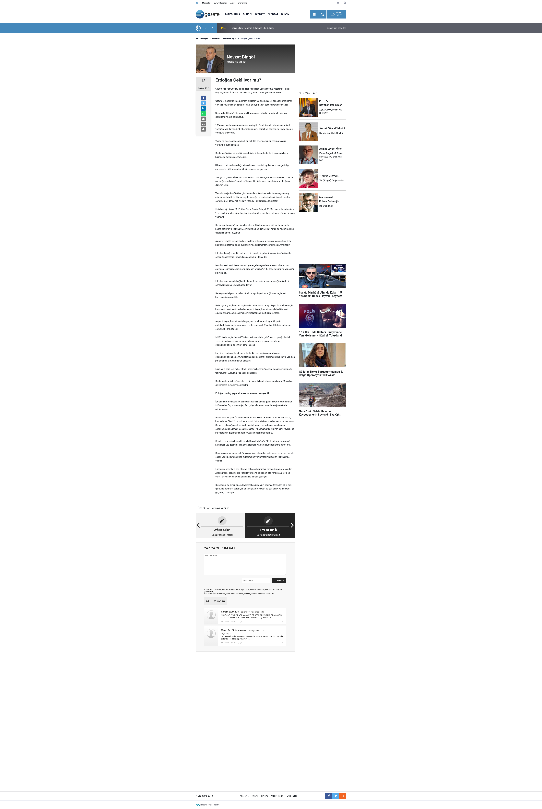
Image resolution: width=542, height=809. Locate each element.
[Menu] (314, 14)
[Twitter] (203, 103)
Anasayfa (244, 796)
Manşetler (206, 3)
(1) (234, 622)
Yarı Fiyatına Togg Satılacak (245, 28)
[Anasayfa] (197, 3)
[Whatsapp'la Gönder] (203, 113)
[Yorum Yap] (203, 129)
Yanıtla (226, 622)
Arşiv (232, 3)
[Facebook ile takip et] (328, 796)
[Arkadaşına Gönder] (203, 119)
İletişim (264, 796)
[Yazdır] (203, 124)
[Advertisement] (172, 82)
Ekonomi (273, 14)
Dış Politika (232, 14)
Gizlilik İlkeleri (277, 796)
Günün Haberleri (220, 3)
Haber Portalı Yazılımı (209, 805)
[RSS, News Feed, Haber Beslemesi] (342, 796)
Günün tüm (336, 28)
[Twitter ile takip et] (335, 796)
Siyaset (260, 14)
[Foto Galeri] (344, 2)
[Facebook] (203, 98)
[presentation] (205, 28)
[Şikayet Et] (282, 621)
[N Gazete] (207, 14)
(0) (241, 622)
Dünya (285, 14)
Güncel (247, 14)
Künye (255, 796)
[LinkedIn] (203, 108)
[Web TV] (338, 2)
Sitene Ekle (242, 3)
